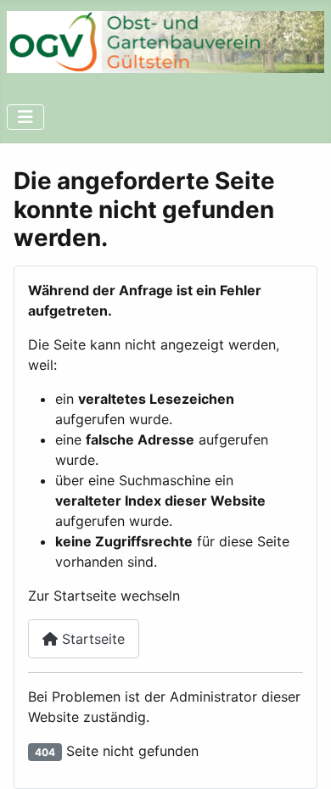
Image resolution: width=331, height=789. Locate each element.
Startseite (91, 638)
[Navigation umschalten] (25, 117)
